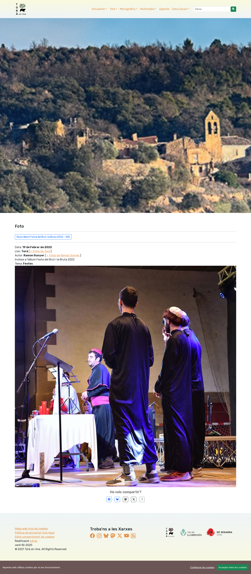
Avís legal (48, 532)
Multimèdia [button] (147, 9)
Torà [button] (112, 9)
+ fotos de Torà (40, 251)
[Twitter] (133, 499)
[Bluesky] (117, 499)
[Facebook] (109, 499)
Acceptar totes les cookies (233, 567)
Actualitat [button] (98, 9)
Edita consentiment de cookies (34, 536)
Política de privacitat (28, 532)
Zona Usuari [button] (179, 9)
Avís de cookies (38, 528)
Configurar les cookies (202, 567)
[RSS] (133, 536)
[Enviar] (142, 499)
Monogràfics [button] (127, 9)
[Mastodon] (125, 499)
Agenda (164, 9)
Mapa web (21, 528)
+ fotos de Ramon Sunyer (63, 255)
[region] (125, 567)
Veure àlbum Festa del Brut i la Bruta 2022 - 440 (43, 236)
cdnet (33, 541)
